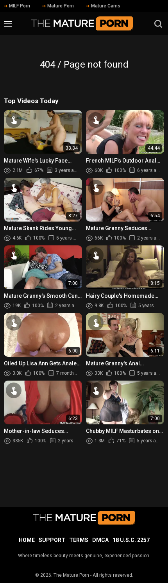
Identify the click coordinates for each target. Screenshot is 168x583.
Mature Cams (105, 6)
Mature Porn (60, 6)
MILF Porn (19, 6)
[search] (158, 24)
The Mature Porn (71, 575)
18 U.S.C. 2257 (131, 540)
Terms (78, 540)
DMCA (100, 540)
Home (27, 540)
